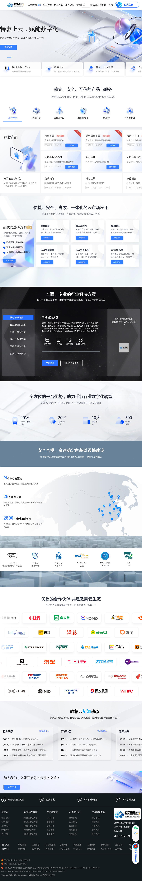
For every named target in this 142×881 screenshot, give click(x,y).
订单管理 (95, 826)
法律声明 (5, 830)
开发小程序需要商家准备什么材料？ (85, 755)
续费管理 (95, 822)
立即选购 (71, 145)
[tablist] (71, 115)
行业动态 (26, 731)
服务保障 (69, 5)
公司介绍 (5, 822)
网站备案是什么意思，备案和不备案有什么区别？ (33, 750)
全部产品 (47, 5)
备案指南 (50, 822)
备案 (95, 5)
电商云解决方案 (31, 826)
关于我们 (5, 834)
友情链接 (73, 834)
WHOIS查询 (106, 849)
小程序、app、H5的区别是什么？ (84, 745)
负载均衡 (63, 845)
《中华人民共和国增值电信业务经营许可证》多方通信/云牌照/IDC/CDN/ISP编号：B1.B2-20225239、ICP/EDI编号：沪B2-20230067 (52, 868)
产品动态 (84, 731)
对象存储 (105, 845)
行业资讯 (73, 822)
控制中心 (95, 818)
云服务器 (36, 845)
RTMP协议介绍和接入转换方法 (25, 739)
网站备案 (50, 830)
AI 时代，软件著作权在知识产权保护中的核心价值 (92, 739)
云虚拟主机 (50, 845)
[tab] (12, 114)
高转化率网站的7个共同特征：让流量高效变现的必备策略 (37, 755)
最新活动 (34, 5)
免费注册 (12, 787)
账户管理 (95, 834)
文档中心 (22, 849)
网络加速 (77, 845)
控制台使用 (64, 849)
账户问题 (50, 818)
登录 (110, 5)
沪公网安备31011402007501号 (15, 864)
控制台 (103, 5)
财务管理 (95, 830)
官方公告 (5, 818)
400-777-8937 (123, 835)
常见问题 (50, 826)
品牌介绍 (73, 818)
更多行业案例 (16, 353)
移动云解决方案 (31, 834)
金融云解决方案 (31, 822)
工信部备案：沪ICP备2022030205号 (17, 860)
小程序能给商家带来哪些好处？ (83, 750)
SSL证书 (118, 845)
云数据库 (91, 845)
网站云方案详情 (71, 363)
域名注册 (22, 845)
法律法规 (91, 849)
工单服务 (50, 834)
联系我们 (73, 830)
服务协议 (5, 826)
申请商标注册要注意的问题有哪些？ (27, 745)
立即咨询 (50, 363)
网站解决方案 (30, 830)
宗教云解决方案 (31, 818)
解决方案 (58, 5)
